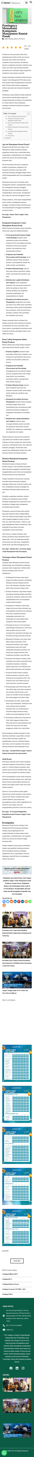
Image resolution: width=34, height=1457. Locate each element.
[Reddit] (11, 901)
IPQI (12, 1451)
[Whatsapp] (30, 901)
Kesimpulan (8, 138)
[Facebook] (4, 901)
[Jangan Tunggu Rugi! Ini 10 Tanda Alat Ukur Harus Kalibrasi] (17, 973)
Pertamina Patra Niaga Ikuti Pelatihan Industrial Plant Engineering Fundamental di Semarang (16, 933)
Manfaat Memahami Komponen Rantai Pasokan (18, 128)
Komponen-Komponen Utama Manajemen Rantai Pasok (16, 119)
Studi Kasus (11, 135)
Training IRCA (7, 1279)
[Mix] (26, 901)
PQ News (22, 39)
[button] (26, 2)
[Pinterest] (18, 901)
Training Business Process (10, 1284)
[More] (4, 905)
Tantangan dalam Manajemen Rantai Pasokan (17, 132)
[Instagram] (23, 1368)
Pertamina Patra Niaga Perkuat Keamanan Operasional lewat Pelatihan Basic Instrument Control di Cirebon (17, 963)
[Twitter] (7, 901)
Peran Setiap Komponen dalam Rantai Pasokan (18, 124)
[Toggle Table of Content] (28, 113)
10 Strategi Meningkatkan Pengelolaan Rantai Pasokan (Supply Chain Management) (16, 814)
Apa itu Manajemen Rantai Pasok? (17, 116)
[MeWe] (22, 901)
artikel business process (11, 39)
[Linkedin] (15, 901)
